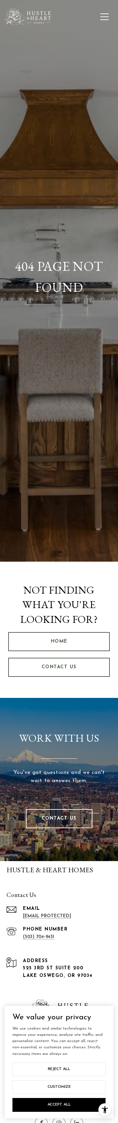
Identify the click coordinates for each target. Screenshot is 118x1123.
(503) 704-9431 (38, 936)
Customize (59, 1087)
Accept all (59, 1105)
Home (59, 641)
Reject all (59, 1069)
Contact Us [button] (59, 667)
